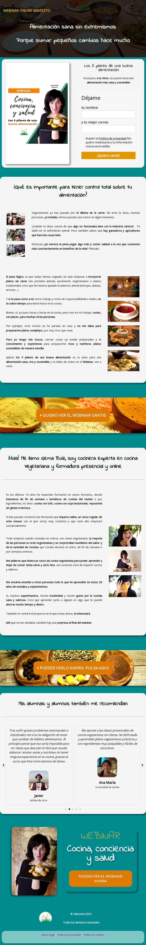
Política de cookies (94, 934)
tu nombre (89, 107)
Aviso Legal (48, 934)
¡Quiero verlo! (108, 155)
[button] (73, 415)
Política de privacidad (112, 138)
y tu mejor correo (94, 122)
